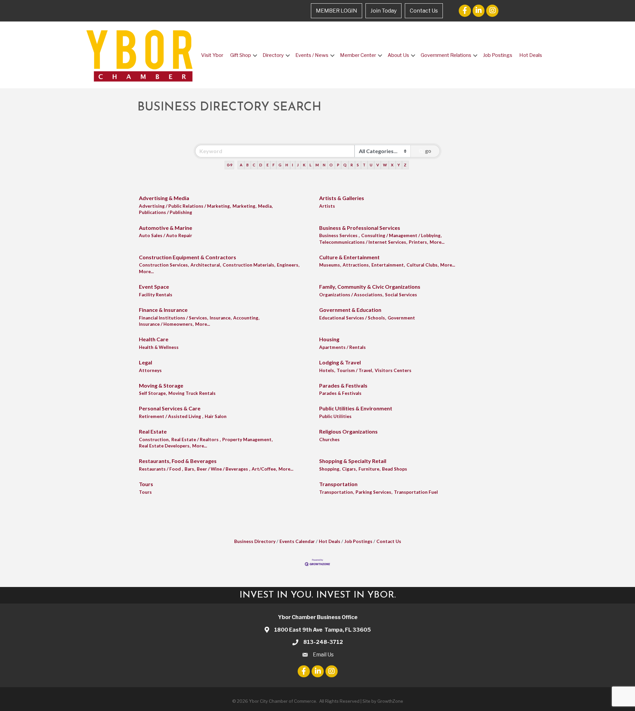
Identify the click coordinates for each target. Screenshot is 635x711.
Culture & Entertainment (349, 257)
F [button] (274, 165)
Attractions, (356, 265)
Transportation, (336, 492)
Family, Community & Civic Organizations (369, 286)
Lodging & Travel (340, 362)
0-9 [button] (229, 165)
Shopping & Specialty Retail (352, 461)
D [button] (260, 165)
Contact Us (424, 11)
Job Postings (497, 55)
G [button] (279, 165)
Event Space (154, 286)
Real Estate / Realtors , (196, 439)
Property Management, (247, 439)
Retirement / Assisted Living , (171, 416)
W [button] (385, 165)
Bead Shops (394, 469)
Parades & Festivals (343, 385)
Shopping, (329, 469)
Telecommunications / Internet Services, (363, 242)
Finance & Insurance (163, 310)
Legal (145, 362)
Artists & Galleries (341, 198)
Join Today (383, 11)
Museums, (330, 265)
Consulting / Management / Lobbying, (401, 235)
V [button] (377, 165)
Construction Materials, (249, 265)
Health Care (153, 339)
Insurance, (221, 317)
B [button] (247, 165)
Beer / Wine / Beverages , (223, 469)
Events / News (311, 55)
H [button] (286, 165)
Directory (273, 55)
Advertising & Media (164, 198)
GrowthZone (390, 701)
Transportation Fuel (416, 492)
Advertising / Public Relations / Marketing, (185, 206)
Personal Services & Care (169, 408)
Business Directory (254, 541)
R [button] (352, 165)
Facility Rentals (155, 294)
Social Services (401, 294)
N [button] (324, 165)
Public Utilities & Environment (355, 408)
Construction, (154, 439)
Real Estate (153, 431)
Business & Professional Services (359, 228)
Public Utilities (335, 416)
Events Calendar (297, 541)
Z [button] (405, 165)
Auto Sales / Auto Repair (165, 235)
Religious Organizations (348, 431)
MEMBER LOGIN (336, 11)
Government (401, 317)
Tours (146, 484)
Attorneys (150, 370)
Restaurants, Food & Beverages (178, 461)
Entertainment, (388, 265)
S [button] (358, 165)
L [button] (311, 165)
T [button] (364, 165)
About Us (398, 55)
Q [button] (345, 165)
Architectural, (205, 265)
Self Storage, (153, 393)
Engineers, (288, 265)
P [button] (338, 165)
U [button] (371, 165)
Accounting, (246, 317)
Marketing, (244, 206)
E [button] (268, 165)
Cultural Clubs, (422, 265)
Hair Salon (216, 416)
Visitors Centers (393, 370)
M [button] (317, 165)
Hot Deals (530, 55)
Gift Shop (240, 55)
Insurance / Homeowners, (166, 324)
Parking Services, (374, 492)
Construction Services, (164, 265)
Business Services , (339, 235)
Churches (329, 439)
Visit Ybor (212, 55)
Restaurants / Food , (161, 469)
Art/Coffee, (264, 469)
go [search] (428, 150)
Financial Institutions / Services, (173, 317)
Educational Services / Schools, (352, 317)
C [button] (254, 165)
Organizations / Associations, (351, 294)
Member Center (358, 55)
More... (437, 242)
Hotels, (327, 370)
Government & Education (350, 310)
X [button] (392, 165)
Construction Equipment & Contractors (187, 257)
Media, (265, 206)
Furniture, (369, 469)
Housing (329, 339)
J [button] (298, 165)
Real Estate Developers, (164, 445)
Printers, (418, 242)
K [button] (304, 165)
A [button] (241, 165)
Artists (327, 206)
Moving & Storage (161, 385)
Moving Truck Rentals (192, 393)
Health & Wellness (159, 347)
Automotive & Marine (165, 228)
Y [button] (399, 165)
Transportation (338, 484)
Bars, (190, 469)
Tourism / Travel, (355, 370)
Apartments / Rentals (342, 347)
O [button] (331, 165)
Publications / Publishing (165, 212)
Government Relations (446, 55)
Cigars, (349, 469)
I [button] (292, 165)
